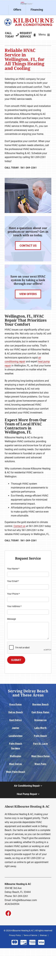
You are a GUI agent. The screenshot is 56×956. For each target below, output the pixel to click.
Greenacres (40, 720)
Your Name (13, 568)
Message (11, 619)
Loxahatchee (15, 735)
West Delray (15, 764)
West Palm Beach (15, 771)
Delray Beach (15, 712)
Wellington (15, 756)
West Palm (40, 764)
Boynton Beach (40, 704)
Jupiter (15, 727)
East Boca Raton (40, 712)
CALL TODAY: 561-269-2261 (21, 167)
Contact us (19, 526)
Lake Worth (40, 727)
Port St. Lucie (40, 743)
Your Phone (13, 594)
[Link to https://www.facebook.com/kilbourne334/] (8, 913)
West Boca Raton (40, 756)
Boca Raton (15, 704)
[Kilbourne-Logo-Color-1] (28, 17)
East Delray (15, 720)
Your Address (14, 606)
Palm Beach (40, 735)
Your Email (13, 581)
